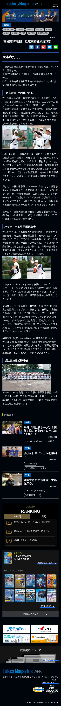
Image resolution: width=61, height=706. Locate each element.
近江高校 (15, 33)
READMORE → (50, 683)
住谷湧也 (20, 29)
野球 (23, 33)
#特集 (6, 25)
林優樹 (6, 33)
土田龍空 (30, 29)
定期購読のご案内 (30, 614)
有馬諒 (48, 29)
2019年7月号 (9, 29)
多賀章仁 (39, 29)
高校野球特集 (43, 33)
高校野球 (31, 33)
